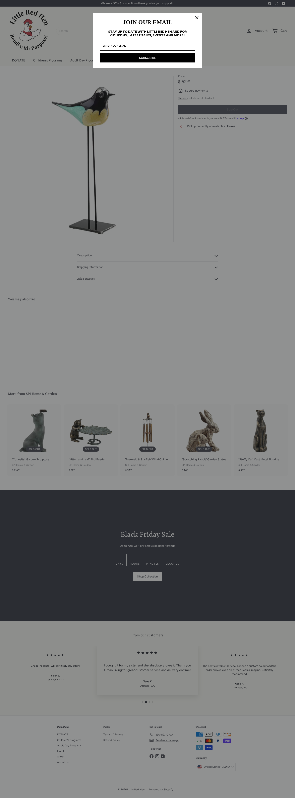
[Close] (197, 17)
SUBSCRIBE (147, 57)
